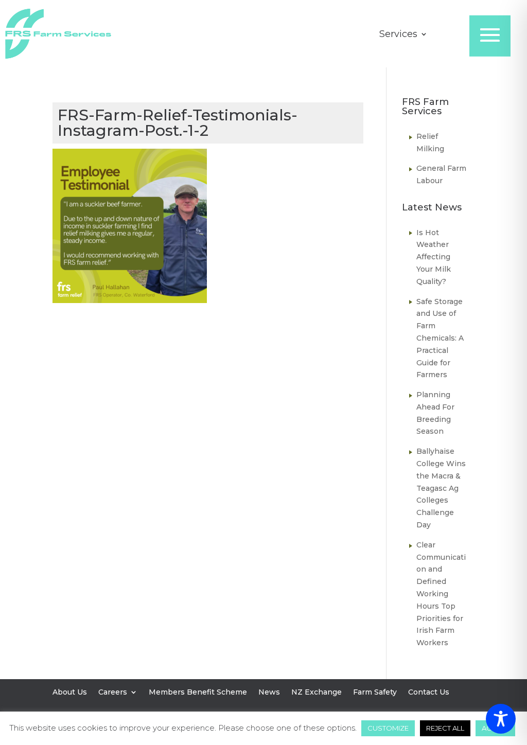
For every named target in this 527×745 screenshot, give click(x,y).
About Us (69, 692)
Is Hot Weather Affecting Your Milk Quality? (433, 257)
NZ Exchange (316, 692)
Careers (112, 692)
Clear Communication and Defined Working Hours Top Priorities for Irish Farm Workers (441, 593)
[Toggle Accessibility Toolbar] (501, 719)
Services (398, 35)
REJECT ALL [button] (445, 728)
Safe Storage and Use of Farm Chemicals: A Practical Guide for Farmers (440, 338)
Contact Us (428, 692)
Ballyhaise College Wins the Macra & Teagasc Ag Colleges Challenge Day (441, 488)
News (269, 692)
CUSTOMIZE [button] (388, 728)
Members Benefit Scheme (198, 692)
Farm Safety (375, 692)
